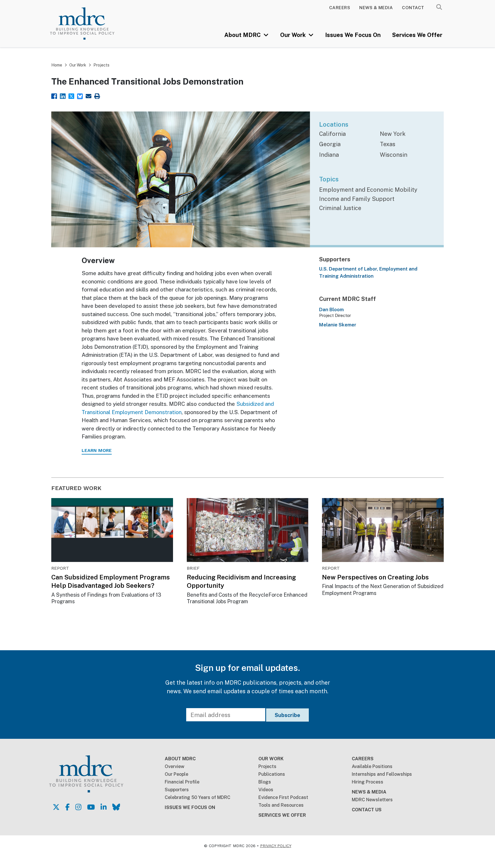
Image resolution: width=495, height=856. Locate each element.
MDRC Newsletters (372, 799)
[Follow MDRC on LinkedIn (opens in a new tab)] (104, 807)
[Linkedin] (63, 95)
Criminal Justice (340, 208)
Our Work (293, 35)
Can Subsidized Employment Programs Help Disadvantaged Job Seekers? (110, 581)
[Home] (90, 23)
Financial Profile (182, 782)
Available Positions (372, 766)
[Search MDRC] (439, 7)
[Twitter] (71, 95)
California (332, 133)
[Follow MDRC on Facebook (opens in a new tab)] (67, 807)
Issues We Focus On (353, 35)
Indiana (329, 154)
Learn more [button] (97, 450)
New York (393, 133)
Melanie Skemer (337, 325)
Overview (174, 766)
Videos (265, 789)
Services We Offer (417, 35)
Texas (387, 144)
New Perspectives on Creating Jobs (375, 577)
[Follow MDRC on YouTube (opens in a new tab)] (91, 807)
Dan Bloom (331, 309)
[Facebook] (54, 95)
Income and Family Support (356, 198)
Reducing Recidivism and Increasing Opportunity (241, 581)
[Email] (88, 95)
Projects (101, 65)
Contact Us (367, 809)
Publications (271, 774)
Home (56, 65)
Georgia (330, 144)
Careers (339, 7)
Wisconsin (393, 154)
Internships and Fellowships (382, 774)
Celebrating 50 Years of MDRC (197, 797)
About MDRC (243, 35)
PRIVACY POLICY (275, 845)
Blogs (264, 782)
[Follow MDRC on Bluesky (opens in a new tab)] (116, 807)
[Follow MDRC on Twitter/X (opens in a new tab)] (56, 807)
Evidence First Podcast (283, 797)
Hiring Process (367, 782)
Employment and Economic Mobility (368, 189)
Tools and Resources (281, 805)
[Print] (97, 95)
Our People (176, 774)
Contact (413, 7)
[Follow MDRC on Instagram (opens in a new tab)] (78, 807)
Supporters (177, 789)
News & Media (376, 7)
